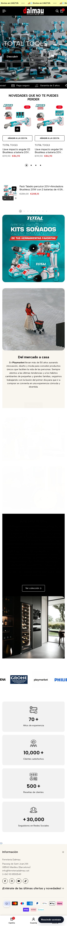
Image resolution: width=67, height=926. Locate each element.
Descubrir (12, 56)
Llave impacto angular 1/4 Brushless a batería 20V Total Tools (49, 151)
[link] (33, 440)
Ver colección (32, 452)
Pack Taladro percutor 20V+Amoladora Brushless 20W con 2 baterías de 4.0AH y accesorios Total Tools (41, 188)
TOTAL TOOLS (10, 145)
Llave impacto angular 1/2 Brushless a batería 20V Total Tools (16, 151)
